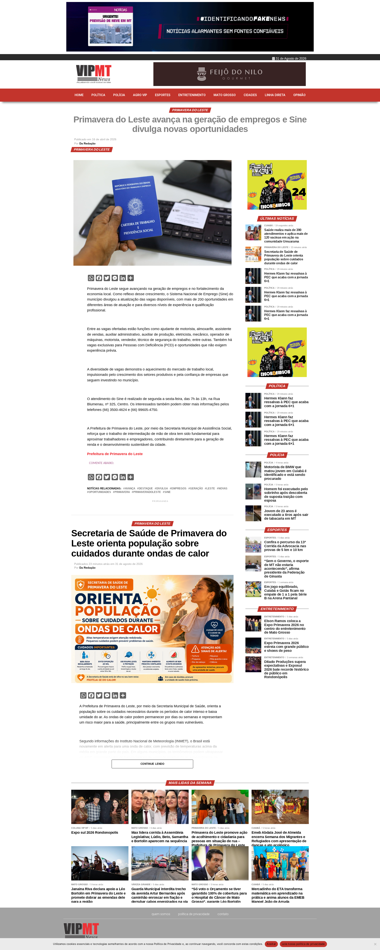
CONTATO (223, 914)
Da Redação (87, 143)
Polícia (119, 95)
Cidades (250, 95)
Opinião (299, 95)
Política (98, 95)
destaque (146, 488)
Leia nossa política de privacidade (303, 943)
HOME (79, 95)
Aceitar (271, 943)
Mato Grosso (225, 95)
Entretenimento (192, 95)
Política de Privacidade (194, 914)
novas (222, 488)
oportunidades (100, 492)
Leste (210, 488)
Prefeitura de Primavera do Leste (115, 454)
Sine (167, 492)
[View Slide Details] (277, 208)
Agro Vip (140, 95)
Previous (71, 27)
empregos (178, 488)
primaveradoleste (147, 492)
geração (196, 488)
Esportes (162, 95)
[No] (375, 944)
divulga (162, 488)
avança (130, 488)
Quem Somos (161, 914)
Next (309, 27)
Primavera (122, 492)
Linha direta (275, 95)
